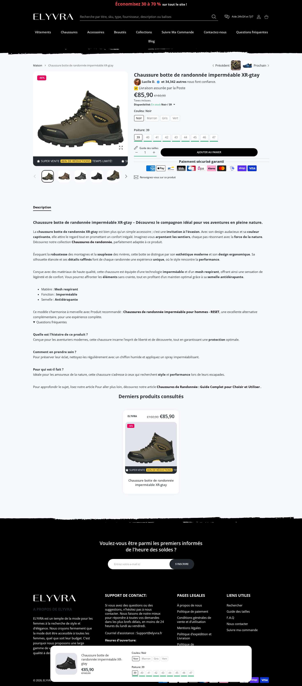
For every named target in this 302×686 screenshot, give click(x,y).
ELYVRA (132, 416)
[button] (126, 176)
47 (214, 137)
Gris (165, 118)
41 (157, 137)
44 (185, 137)
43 (176, 137)
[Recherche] (214, 17)
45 (195, 137)
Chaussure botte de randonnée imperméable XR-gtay (101, 659)
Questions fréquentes (51, 322)
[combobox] (149, 17)
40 (147, 137)
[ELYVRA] (53, 17)
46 (204, 137)
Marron (152, 118)
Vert (175, 118)
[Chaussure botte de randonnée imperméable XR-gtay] (151, 448)
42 (166, 137)
